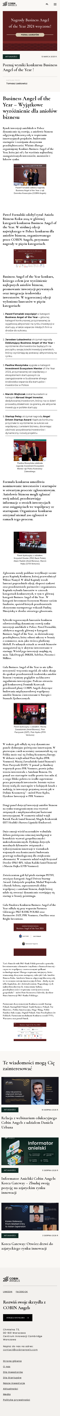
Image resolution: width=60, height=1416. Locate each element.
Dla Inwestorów (13, 1372)
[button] (47, 4)
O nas (6, 1366)
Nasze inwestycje (14, 1383)
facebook (22, 1291)
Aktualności (10, 1388)
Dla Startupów (12, 1377)
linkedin (7, 1291)
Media (7, 1394)
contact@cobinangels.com (20, 1349)
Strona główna (12, 1361)
